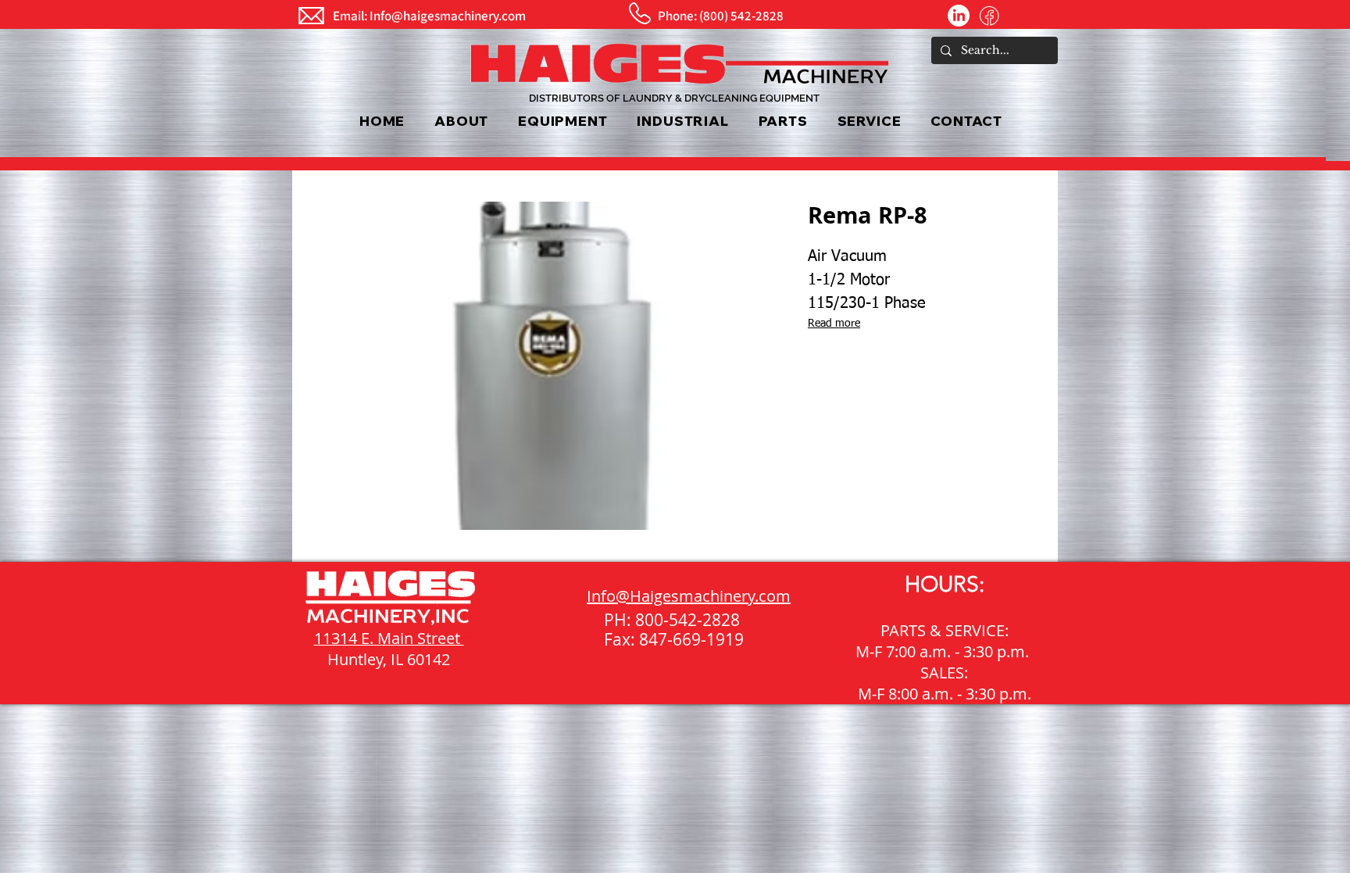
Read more (834, 323)
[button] (562, 121)
